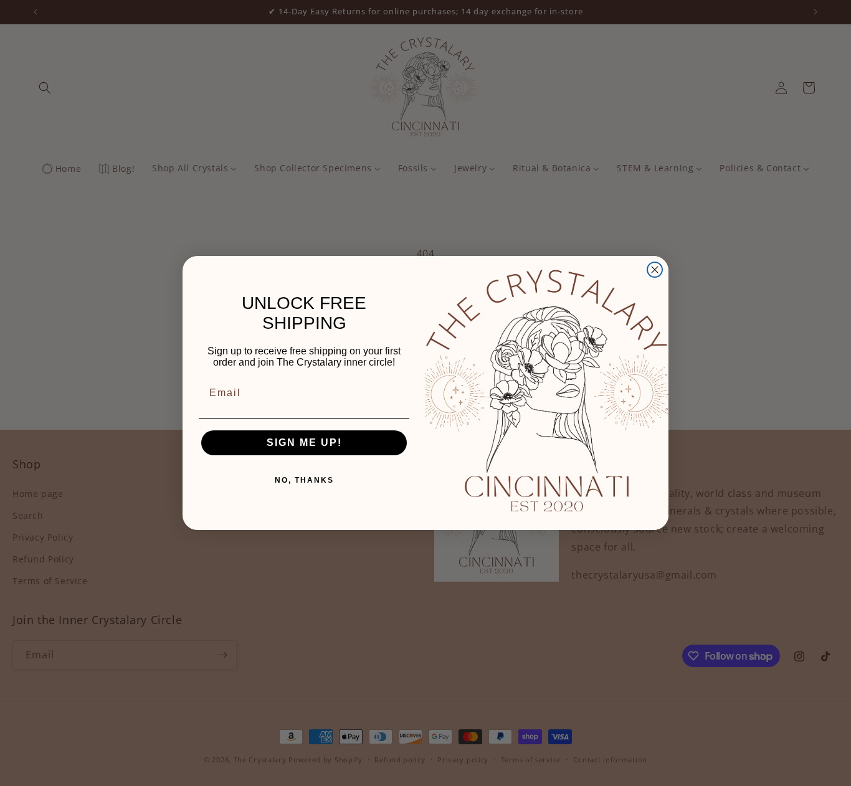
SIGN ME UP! (304, 442)
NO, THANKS (304, 480)
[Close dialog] (654, 269)
